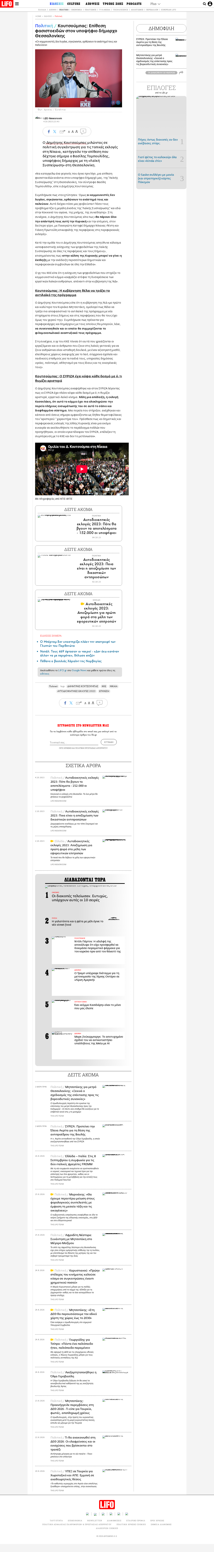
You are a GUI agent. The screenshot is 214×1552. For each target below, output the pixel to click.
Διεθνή (52, 9)
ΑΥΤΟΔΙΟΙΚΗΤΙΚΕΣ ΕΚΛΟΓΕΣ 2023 (76, 691)
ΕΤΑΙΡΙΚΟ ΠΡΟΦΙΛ (135, 1520)
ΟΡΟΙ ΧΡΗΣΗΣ (65, 748)
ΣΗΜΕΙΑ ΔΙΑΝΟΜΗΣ (161, 1524)
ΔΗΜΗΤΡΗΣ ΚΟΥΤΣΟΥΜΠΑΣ (82, 686)
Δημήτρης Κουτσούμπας (66, 143)
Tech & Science (120, 9)
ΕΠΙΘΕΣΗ (104, 691)
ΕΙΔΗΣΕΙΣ (48, 16)
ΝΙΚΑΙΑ (113, 686)
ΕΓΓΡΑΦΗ (108, 742)
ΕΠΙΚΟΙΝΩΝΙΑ (75, 1520)
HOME (38, 16)
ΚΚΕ (104, 686)
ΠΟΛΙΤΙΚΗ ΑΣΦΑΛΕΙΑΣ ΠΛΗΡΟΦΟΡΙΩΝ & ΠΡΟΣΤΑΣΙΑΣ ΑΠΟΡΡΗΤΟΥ (76, 1524)
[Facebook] (113, 102)
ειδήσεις (44, 673)
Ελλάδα (42, 9)
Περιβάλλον (152, 9)
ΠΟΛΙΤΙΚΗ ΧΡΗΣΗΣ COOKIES (131, 1524)
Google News (79, 670)
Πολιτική (63, 9)
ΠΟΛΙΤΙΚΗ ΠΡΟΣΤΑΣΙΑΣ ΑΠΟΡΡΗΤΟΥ (91, 748)
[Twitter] (118, 102)
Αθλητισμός (137, 9)
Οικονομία (76, 9)
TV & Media (104, 9)
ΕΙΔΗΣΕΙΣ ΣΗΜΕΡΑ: (51, 635)
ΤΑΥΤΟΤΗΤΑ (56, 1520)
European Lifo (168, 9)
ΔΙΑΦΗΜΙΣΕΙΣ (114, 1520)
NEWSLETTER (94, 1520)
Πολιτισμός (90, 9)
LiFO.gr (62, 670)
